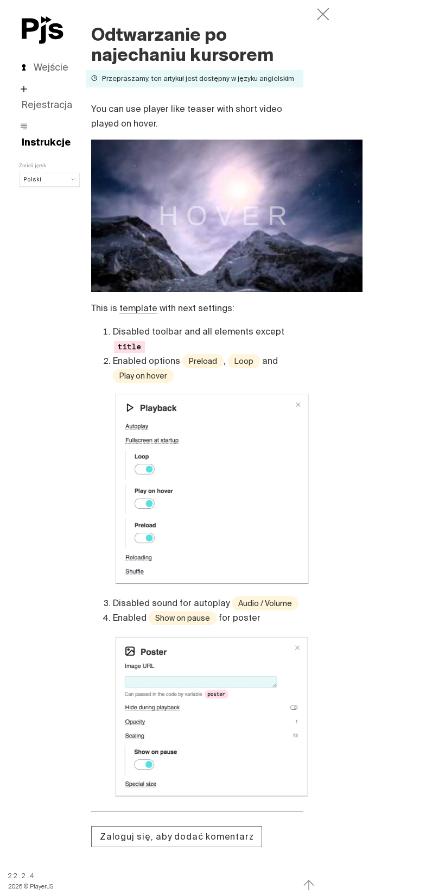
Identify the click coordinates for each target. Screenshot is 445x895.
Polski (32, 179)
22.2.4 (22, 876)
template (138, 308)
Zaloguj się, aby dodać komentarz (176, 836)
